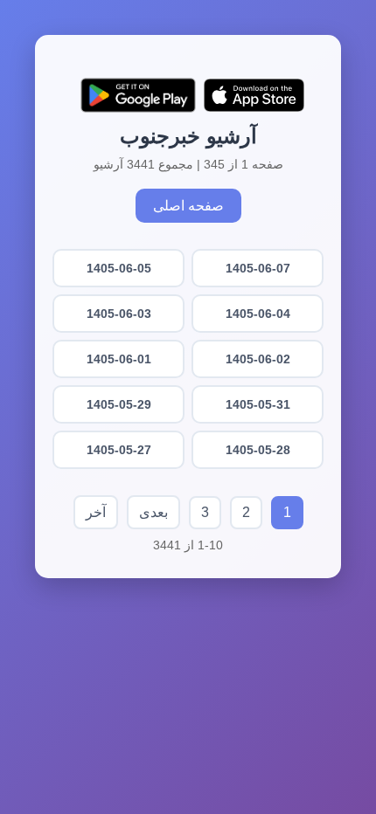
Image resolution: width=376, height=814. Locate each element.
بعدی (153, 512)
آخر (96, 512)
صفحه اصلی (188, 205)
